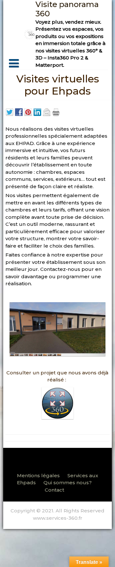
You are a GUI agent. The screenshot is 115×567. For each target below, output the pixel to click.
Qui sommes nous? (67, 482)
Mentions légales (38, 475)
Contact (54, 490)
